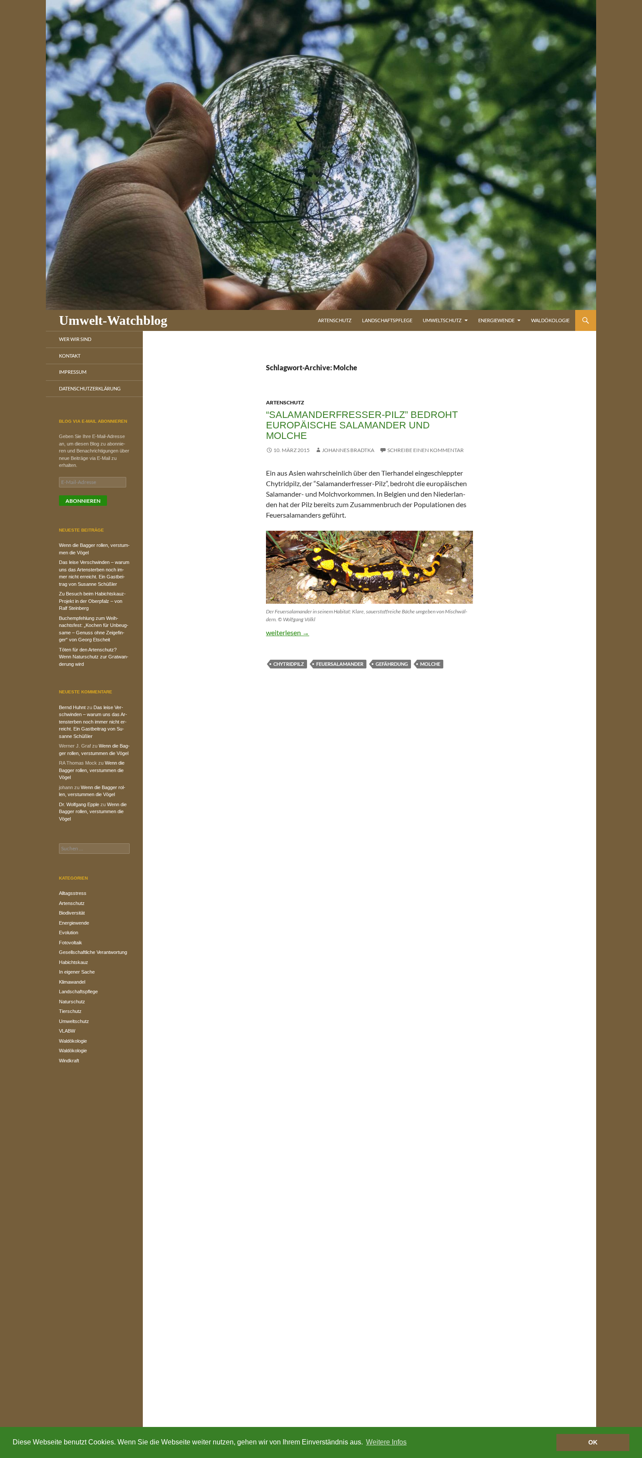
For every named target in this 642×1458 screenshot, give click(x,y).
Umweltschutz (442, 320)
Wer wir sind (75, 339)
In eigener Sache (77, 971)
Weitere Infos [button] (386, 1442)
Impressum (72, 372)
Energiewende (496, 320)
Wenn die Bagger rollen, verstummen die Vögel (91, 770)
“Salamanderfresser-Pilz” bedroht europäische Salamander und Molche (362, 425)
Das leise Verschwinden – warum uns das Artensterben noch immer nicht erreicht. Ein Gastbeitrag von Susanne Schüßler (93, 722)
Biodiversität (72, 912)
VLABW (67, 1030)
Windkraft (69, 1060)
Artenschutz (335, 320)
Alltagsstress (72, 893)
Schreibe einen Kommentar (425, 450)
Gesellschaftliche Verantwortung (93, 952)
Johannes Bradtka (348, 450)
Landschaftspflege (387, 320)
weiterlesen (287, 632)
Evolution (68, 932)
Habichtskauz (73, 962)
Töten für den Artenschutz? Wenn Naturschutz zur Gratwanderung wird (93, 657)
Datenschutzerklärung (90, 388)
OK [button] (592, 1442)
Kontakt (69, 355)
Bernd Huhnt (72, 707)
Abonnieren (83, 501)
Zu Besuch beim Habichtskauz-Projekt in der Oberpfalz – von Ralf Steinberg (92, 601)
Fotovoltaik (70, 942)
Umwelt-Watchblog (113, 320)
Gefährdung (392, 664)
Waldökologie (550, 320)
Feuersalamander (339, 664)
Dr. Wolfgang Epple (79, 804)
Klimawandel (72, 982)
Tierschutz (70, 1011)
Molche (430, 664)
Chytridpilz (288, 664)
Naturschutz (72, 1001)
